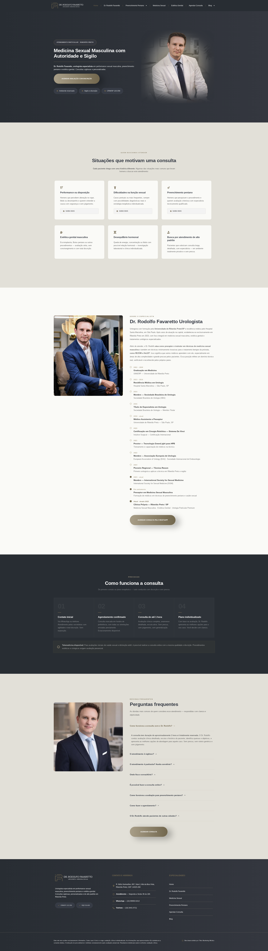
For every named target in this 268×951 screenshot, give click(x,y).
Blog (210, 6)
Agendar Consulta (196, 6)
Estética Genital (177, 6)
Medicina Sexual (159, 6)
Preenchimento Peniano (135, 6)
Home (96, 6)
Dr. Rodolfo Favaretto (112, 6)
